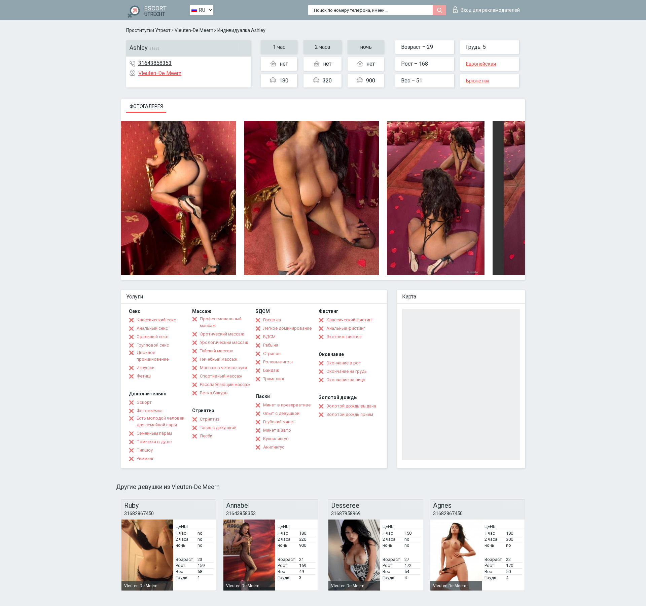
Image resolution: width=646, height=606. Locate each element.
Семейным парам (154, 433)
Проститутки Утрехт (148, 30)
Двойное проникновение (153, 356)
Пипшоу (145, 450)
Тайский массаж (216, 350)
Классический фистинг (349, 319)
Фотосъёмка (150, 410)
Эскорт (144, 402)
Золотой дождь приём (349, 414)
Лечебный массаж (218, 359)
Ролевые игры (278, 361)
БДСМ (269, 336)
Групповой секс (153, 345)
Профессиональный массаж (221, 322)
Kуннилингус (275, 438)
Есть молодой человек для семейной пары (160, 421)
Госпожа (272, 319)
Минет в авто (277, 430)
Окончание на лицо (345, 379)
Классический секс (156, 319)
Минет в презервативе (287, 404)
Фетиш (144, 376)
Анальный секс (152, 328)
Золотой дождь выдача (351, 405)
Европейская (481, 64)
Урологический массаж (224, 342)
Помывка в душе (154, 441)
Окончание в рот (343, 362)
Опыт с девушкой (281, 413)
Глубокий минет (279, 421)
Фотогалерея (146, 106)
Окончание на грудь (346, 371)
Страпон (272, 353)
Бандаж (271, 370)
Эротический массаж (222, 333)
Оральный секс (152, 336)
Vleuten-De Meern (194, 30)
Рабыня (270, 345)
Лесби (206, 435)
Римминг (145, 458)
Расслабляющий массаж (225, 384)
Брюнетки (477, 81)
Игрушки (145, 367)
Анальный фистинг (345, 328)
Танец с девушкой (218, 427)
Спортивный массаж (221, 376)
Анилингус (273, 447)
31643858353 (155, 63)
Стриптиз (209, 419)
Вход (490, 10)
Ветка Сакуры (214, 392)
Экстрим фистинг (344, 336)
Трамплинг (274, 378)
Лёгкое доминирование (287, 328)
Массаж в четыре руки (223, 367)
